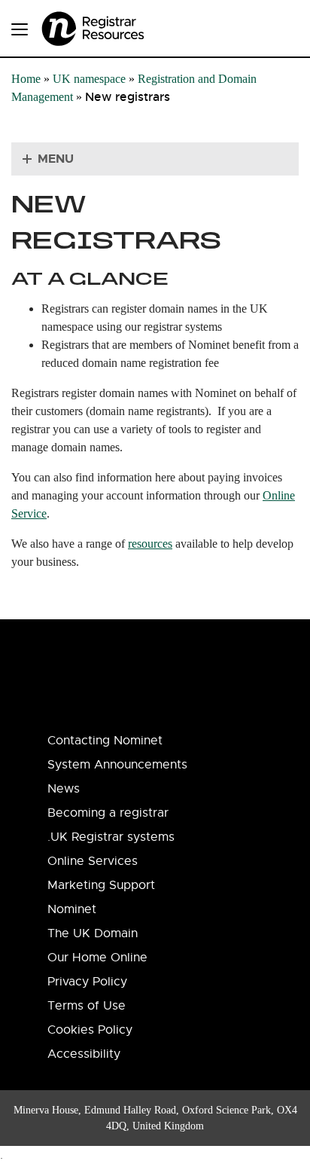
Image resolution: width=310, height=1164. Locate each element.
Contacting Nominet (105, 740)
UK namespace (89, 78)
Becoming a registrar (108, 812)
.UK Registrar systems (111, 837)
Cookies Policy (89, 1029)
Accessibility (83, 1054)
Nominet (71, 909)
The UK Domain (92, 933)
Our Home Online (97, 957)
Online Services (92, 861)
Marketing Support (101, 885)
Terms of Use (86, 1005)
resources (150, 543)
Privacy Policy (87, 981)
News (63, 788)
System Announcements (117, 764)
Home (26, 78)
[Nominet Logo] (113, 23)
